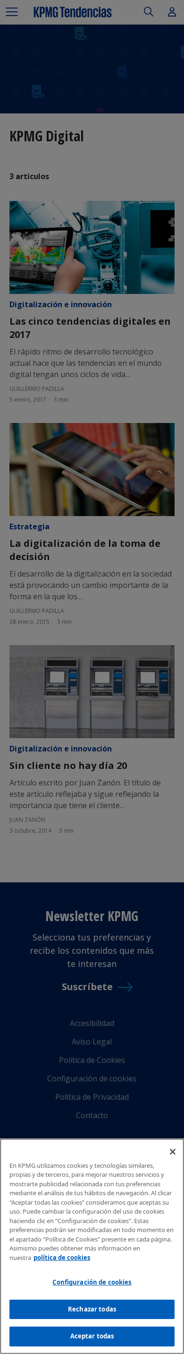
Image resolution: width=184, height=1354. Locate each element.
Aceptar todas (92, 1336)
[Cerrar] (172, 1151)
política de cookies (61, 1257)
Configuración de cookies (91, 1282)
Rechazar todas (92, 1309)
